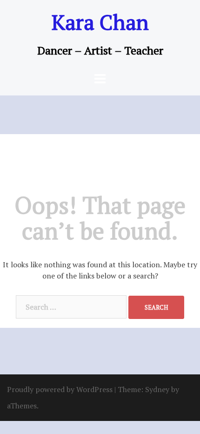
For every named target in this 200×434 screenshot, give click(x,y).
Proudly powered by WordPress (60, 389)
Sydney (157, 389)
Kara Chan (100, 22)
